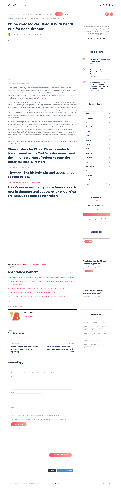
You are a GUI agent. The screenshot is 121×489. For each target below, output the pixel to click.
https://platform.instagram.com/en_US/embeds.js (49, 296)
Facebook (36, 264)
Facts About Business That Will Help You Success (98, 72)
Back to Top (108, 483)
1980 (105, 333)
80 (94, 333)
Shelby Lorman (88, 348)
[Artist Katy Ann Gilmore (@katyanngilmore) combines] (20, 445)
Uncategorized (91, 180)
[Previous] (94, 300)
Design (88, 144)
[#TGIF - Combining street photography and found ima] (47, 460)
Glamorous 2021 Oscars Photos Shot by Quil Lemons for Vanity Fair (60, 349)
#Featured (103, 322)
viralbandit (15, 34)
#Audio (86, 322)
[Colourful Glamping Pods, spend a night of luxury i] (101, 445)
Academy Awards (32, 88)
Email (13, 400)
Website (13, 408)
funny (85, 340)
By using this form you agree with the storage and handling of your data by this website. (39, 419)
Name (13, 392)
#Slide (100, 330)
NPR (12, 267)
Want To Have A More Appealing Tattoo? (93, 291)
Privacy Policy (105, 219)
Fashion (88, 149)
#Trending (87, 333)
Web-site (19, 264)
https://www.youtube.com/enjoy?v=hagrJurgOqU (24, 182)
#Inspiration (95, 326)
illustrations (94, 344)
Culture (88, 140)
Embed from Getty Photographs (18, 84)
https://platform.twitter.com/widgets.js (20, 296)
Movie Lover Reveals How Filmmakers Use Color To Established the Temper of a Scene (37, 288)
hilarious (104, 340)
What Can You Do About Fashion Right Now (94, 262)
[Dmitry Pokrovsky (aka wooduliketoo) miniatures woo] (74, 460)
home (85, 344)
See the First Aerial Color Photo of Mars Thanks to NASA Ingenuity (24, 349)
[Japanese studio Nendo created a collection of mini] (20, 460)
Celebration (90, 127)
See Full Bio (28, 317)
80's (99, 333)
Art (18, 14)
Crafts (88, 131)
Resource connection (15, 307)
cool (94, 337)
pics (102, 344)
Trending (89, 175)
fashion (101, 337)
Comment (14, 377)
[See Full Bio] (34, 316)
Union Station (22, 93)
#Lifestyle (104, 326)
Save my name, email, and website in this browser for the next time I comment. (36, 415)
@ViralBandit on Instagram (61, 455)
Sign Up (96, 214)
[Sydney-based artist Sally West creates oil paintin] (101, 460)
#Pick (93, 330)
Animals (38, 14)
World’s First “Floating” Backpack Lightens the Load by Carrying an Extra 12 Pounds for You (100, 85)
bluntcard (86, 337)
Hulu (51, 141)
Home (12, 14)
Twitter (43, 264)
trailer (72, 141)
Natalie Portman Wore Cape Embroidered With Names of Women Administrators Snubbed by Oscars (41, 277)
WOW (59, 14)
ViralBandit (17, 5)
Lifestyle (89, 158)
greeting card (94, 340)
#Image (86, 326)
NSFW (74, 14)
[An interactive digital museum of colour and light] (47, 445)
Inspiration (89, 153)
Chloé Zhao (51, 95)
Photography (49, 14)
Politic (88, 171)
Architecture (27, 14)
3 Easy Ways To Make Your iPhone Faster (100, 60)
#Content (94, 322)
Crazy (67, 14)
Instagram (27, 264)
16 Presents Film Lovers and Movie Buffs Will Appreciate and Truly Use (31, 292)
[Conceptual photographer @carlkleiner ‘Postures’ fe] (74, 445)
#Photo (86, 330)
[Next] (98, 300)
